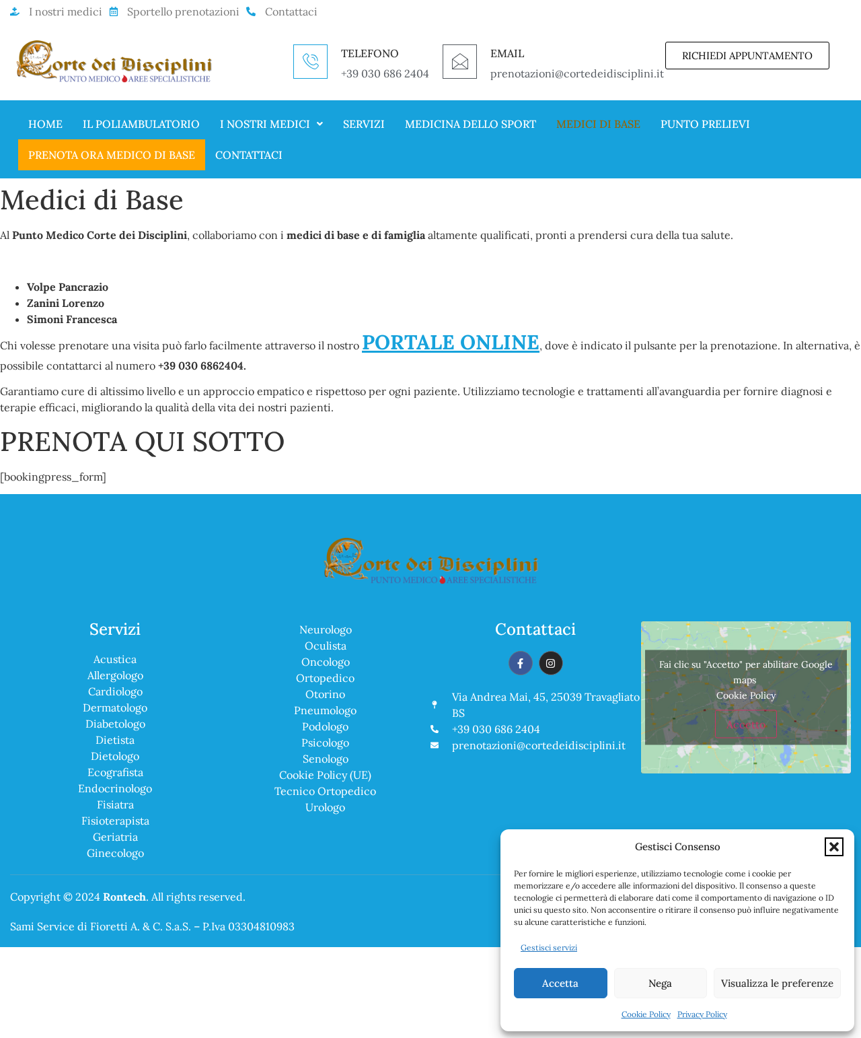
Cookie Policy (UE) (325, 775)
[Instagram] (551, 663)
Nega (660, 983)
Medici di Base (598, 124)
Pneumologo (325, 710)
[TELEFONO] (310, 61)
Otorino (325, 694)
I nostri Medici (265, 124)
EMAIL (507, 53)
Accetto (745, 724)
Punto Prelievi (705, 124)
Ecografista (115, 772)
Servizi (364, 124)
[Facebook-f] (521, 663)
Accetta (560, 983)
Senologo (325, 758)
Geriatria (115, 836)
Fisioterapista (115, 820)
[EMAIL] (460, 61)
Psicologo (325, 742)
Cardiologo (115, 691)
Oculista (325, 645)
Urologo (325, 807)
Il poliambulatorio (141, 124)
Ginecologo (115, 853)
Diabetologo (115, 723)
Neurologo (325, 629)
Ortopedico (325, 678)
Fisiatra (115, 804)
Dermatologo (115, 707)
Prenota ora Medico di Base (111, 155)
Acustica (115, 659)
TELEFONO (370, 53)
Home (45, 124)
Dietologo (115, 756)
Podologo (325, 726)
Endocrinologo (115, 788)
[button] (834, 847)
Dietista (115, 740)
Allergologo (115, 675)
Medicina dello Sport (470, 124)
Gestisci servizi (549, 947)
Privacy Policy (702, 1014)
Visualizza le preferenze (777, 983)
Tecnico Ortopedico (325, 791)
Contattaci (249, 155)
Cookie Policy (646, 1014)
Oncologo (325, 661)
